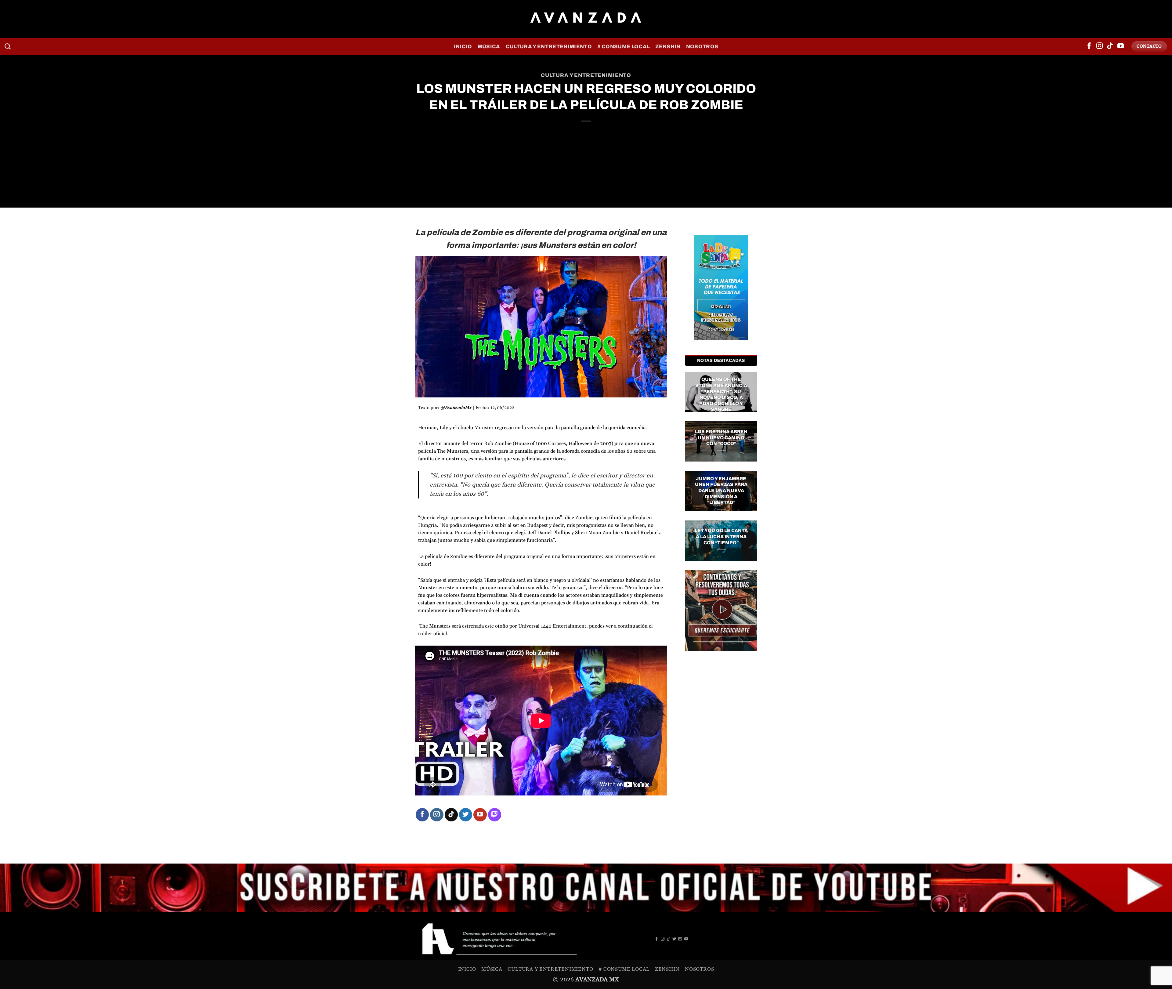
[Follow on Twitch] (494, 814)
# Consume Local (623, 46)
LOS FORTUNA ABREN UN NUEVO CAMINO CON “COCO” (721, 437)
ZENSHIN (667, 46)
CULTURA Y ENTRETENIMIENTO (549, 46)
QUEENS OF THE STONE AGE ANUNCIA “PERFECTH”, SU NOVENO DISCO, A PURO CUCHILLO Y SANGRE (721, 394)
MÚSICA (489, 46)
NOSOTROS (702, 46)
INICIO (463, 46)
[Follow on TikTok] (1110, 46)
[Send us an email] (680, 939)
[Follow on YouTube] (1120, 46)
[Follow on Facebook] (1089, 46)
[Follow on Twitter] (465, 814)
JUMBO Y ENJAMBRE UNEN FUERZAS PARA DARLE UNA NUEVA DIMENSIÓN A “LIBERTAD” (721, 490)
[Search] (8, 46)
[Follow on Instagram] (1099, 46)
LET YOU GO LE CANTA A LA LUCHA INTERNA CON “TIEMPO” (721, 536)
